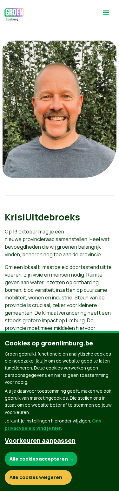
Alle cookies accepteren (39, 458)
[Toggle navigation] (106, 15)
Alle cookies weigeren (36, 477)
